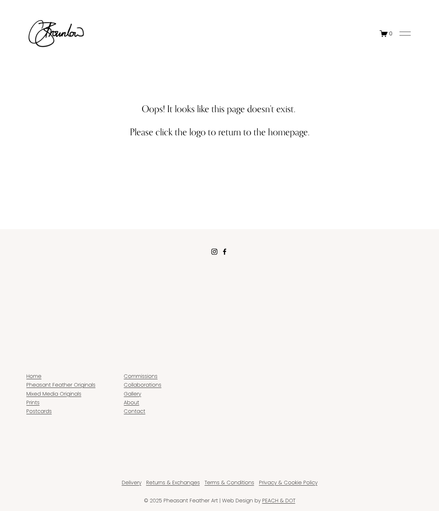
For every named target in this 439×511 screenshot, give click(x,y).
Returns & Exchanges (173, 482)
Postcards (39, 411)
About (131, 402)
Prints (33, 402)
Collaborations (142, 385)
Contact (134, 411)
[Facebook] (224, 251)
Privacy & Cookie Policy (288, 482)
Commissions (140, 376)
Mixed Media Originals (53, 394)
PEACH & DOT (278, 500)
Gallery (132, 394)
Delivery (131, 482)
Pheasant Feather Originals (60, 385)
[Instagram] (214, 251)
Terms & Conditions (229, 482)
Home (33, 376)
